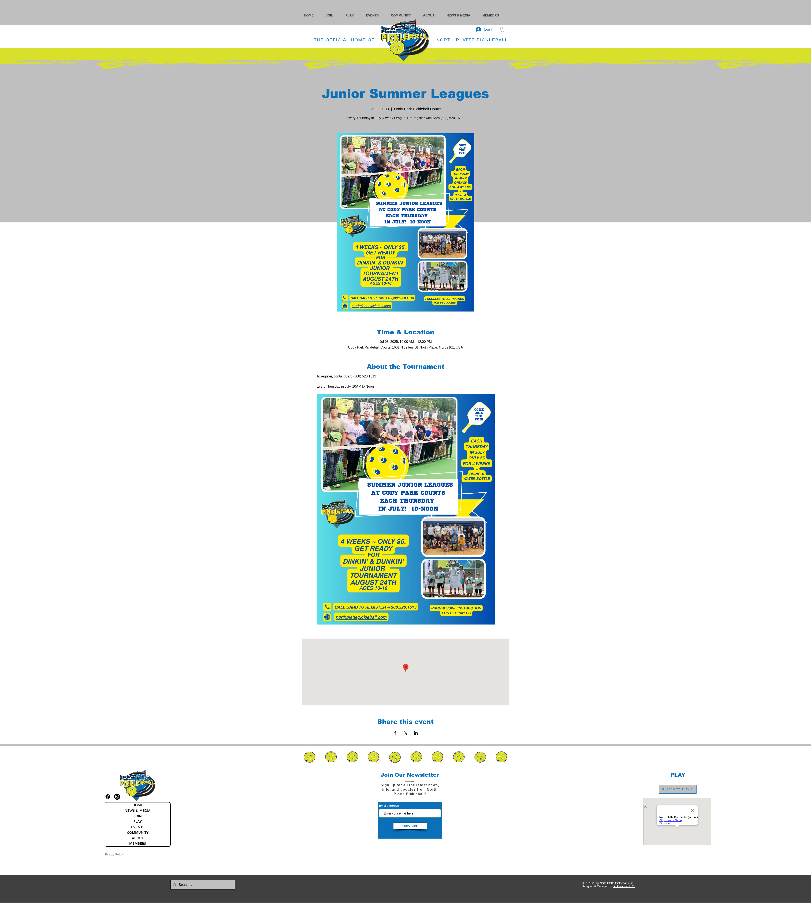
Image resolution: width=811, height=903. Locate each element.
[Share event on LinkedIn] (416, 733)
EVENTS (137, 827)
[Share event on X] (406, 733)
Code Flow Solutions (250, 898)
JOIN (138, 816)
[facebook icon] (108, 797)
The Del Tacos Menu (122, 892)
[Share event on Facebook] (395, 733)
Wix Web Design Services (235, 898)
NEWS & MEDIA (138, 811)
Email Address (389, 805)
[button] (405, 15)
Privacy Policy (114, 854)
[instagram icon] (117, 797)
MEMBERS (137, 844)
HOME (137, 805)
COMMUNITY (137, 833)
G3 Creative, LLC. (624, 886)
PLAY (137, 822)
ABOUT (138, 838)
